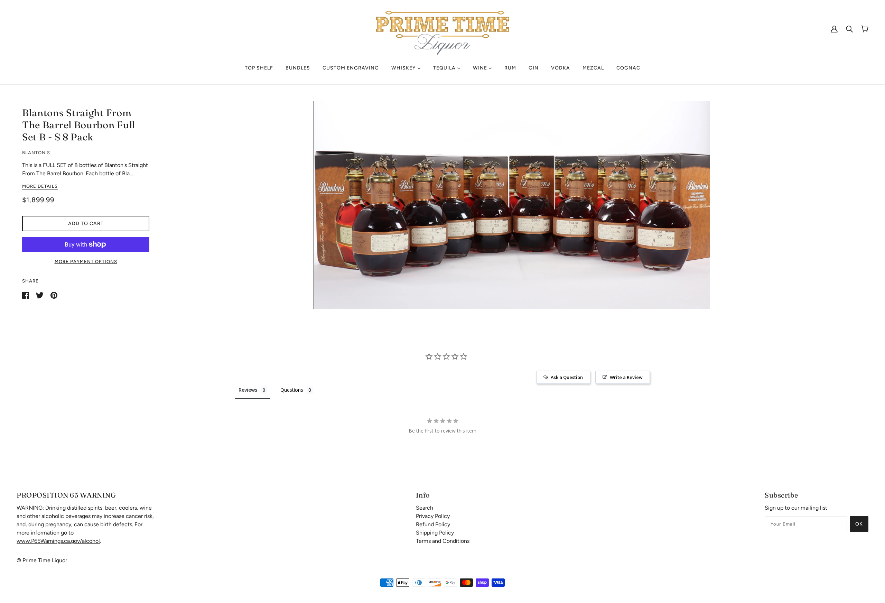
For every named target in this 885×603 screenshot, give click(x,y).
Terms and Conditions (442, 541)
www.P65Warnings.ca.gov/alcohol (58, 541)
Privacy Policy (433, 516)
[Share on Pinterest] (54, 295)
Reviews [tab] (248, 390)
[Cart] (865, 28)
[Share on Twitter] (40, 295)
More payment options (86, 261)
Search (424, 507)
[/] (442, 28)
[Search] (849, 29)
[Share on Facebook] (26, 295)
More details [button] (40, 186)
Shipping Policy (435, 532)
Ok (859, 524)
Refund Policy (433, 524)
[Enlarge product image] (511, 205)
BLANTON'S (36, 152)
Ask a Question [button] (567, 377)
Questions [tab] (291, 390)
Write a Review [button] (626, 377)
